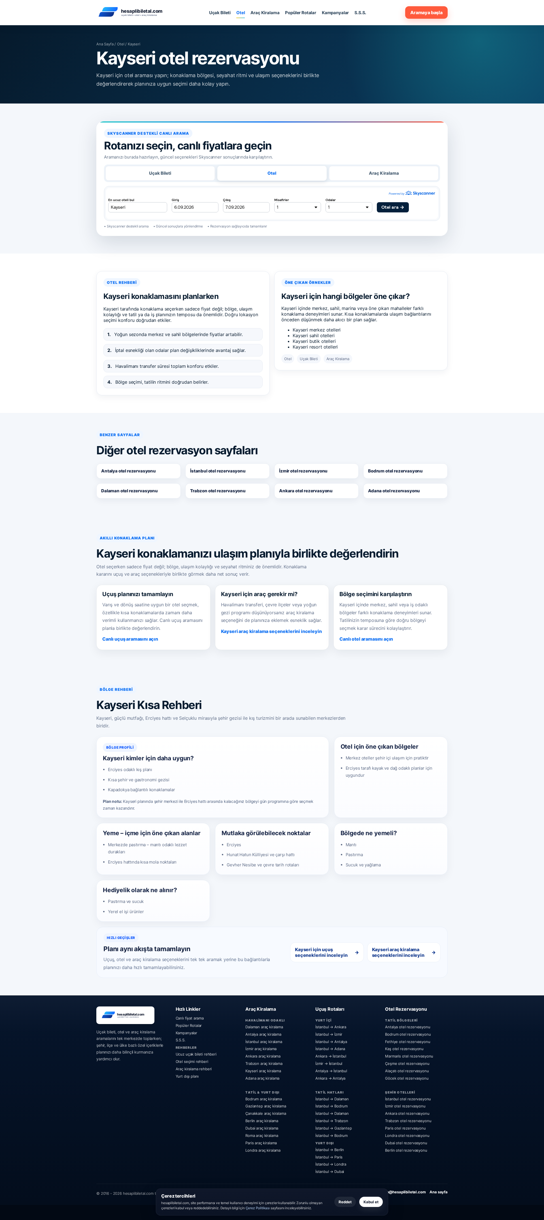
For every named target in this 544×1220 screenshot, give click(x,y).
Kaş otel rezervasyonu (404, 1048)
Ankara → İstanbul (330, 1056)
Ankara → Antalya (330, 1078)
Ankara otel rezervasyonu (306, 490)
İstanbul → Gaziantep (333, 1128)
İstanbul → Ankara (330, 1027)
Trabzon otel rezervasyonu (218, 490)
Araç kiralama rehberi (194, 1069)
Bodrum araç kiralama (263, 1099)
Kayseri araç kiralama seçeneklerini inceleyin (271, 631)
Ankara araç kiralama (262, 1056)
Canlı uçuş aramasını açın (130, 639)
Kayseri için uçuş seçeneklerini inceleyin (321, 952)
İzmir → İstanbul (328, 1063)
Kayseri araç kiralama (263, 1071)
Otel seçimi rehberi (192, 1061)
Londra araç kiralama (262, 1150)
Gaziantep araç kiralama (265, 1106)
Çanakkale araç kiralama (265, 1113)
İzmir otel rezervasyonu (303, 471)
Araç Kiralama (264, 12)
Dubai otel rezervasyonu (406, 1143)
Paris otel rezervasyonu (405, 1128)
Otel (240, 12)
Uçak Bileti (220, 12)
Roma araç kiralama (261, 1135)
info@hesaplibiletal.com (404, 1192)
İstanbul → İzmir (328, 1034)
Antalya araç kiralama (263, 1034)
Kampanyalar (335, 12)
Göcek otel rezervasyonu (406, 1078)
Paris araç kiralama (261, 1143)
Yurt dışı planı (187, 1076)
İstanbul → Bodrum (331, 1106)
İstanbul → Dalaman (332, 1099)
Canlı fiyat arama (190, 1018)
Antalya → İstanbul (331, 1071)
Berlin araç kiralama (261, 1120)
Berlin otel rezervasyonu (406, 1150)
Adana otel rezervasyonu (394, 490)
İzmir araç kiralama (261, 1048)
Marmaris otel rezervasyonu (409, 1056)
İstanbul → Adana (330, 1048)
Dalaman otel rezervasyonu (129, 490)
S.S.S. (360, 12)
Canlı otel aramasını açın (366, 639)
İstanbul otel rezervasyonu (218, 471)
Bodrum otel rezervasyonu (395, 471)
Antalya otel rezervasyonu (128, 471)
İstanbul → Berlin (329, 1149)
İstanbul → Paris (329, 1157)
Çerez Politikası (258, 1208)
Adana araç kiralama (262, 1078)
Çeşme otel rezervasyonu (407, 1063)
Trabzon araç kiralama (263, 1063)
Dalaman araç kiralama (264, 1027)
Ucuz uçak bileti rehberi (196, 1054)
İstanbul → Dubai (329, 1171)
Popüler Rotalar (300, 12)
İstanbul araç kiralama (263, 1041)
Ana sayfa (439, 1192)
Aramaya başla (426, 12)
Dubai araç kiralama (261, 1128)
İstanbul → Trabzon (331, 1120)
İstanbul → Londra (330, 1164)
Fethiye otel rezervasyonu (407, 1041)
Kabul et (371, 1202)
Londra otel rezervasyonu (407, 1135)
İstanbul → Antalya (331, 1041)
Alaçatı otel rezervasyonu (407, 1071)
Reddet (345, 1202)
